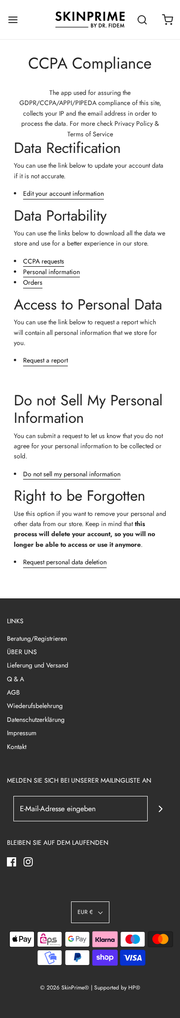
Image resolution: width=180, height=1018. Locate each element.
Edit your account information (63, 193)
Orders (32, 282)
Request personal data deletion (65, 562)
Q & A (15, 679)
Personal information (51, 271)
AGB (13, 692)
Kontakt (16, 746)
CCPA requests (43, 261)
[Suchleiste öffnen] (142, 19)
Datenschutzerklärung (36, 719)
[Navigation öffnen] (12, 19)
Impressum (21, 732)
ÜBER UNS (22, 651)
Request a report (45, 360)
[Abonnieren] (160, 808)
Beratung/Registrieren (37, 638)
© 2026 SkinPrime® (64, 987)
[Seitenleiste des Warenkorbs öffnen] (167, 19)
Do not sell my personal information (71, 474)
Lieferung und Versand (37, 665)
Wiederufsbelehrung (35, 705)
